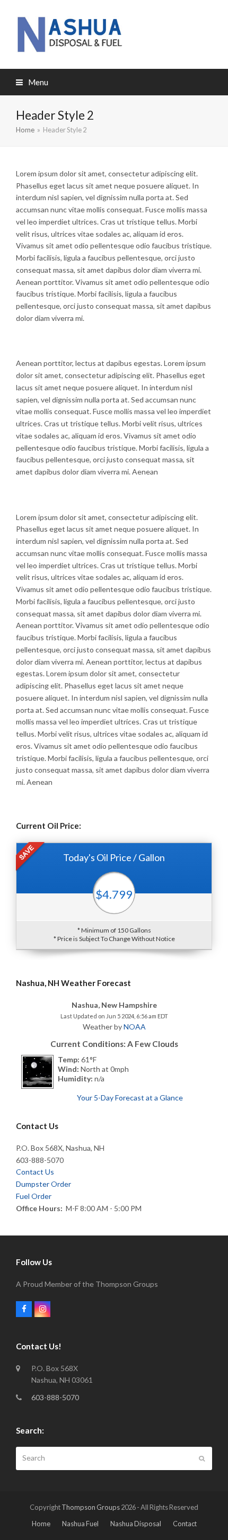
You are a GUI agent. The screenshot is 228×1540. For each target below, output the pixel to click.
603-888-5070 (55, 1397)
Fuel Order (33, 1196)
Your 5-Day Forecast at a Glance (130, 1097)
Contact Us (35, 1171)
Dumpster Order (43, 1183)
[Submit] (202, 1458)
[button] (32, 82)
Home (41, 1523)
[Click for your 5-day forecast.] (35, 1085)
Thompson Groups (91, 1507)
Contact (185, 1523)
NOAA (135, 1026)
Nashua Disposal (135, 1523)
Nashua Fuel (80, 1523)
